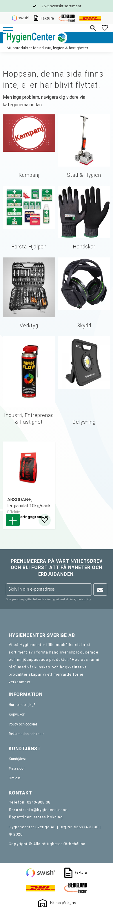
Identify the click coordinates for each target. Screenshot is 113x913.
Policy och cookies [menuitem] (23, 724)
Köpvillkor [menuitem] (17, 714)
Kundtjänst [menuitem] (17, 759)
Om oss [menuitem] (14, 778)
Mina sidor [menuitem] (17, 768)
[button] (8, 30)
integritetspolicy (80, 599)
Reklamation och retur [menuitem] (26, 734)
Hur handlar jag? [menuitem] (22, 704)
